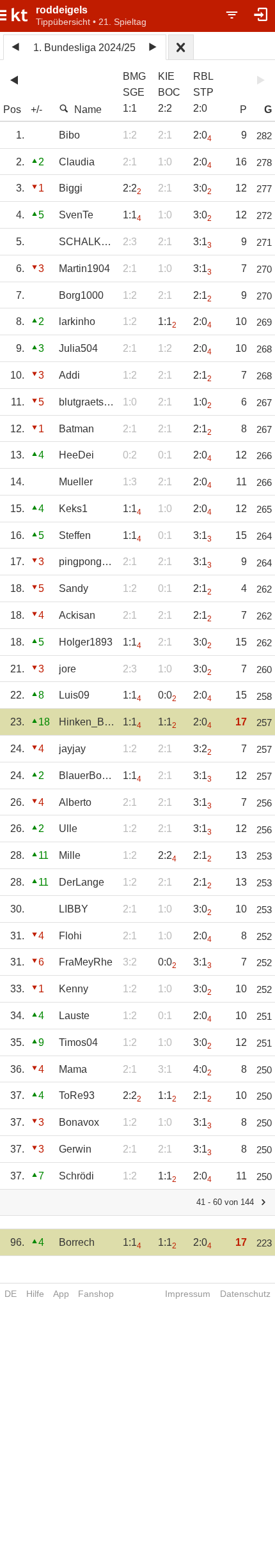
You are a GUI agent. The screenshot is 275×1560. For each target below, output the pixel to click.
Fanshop (96, 1294)
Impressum (187, 1294)
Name (88, 109)
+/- (36, 109)
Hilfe (35, 1294)
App (61, 1294)
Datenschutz (245, 1294)
